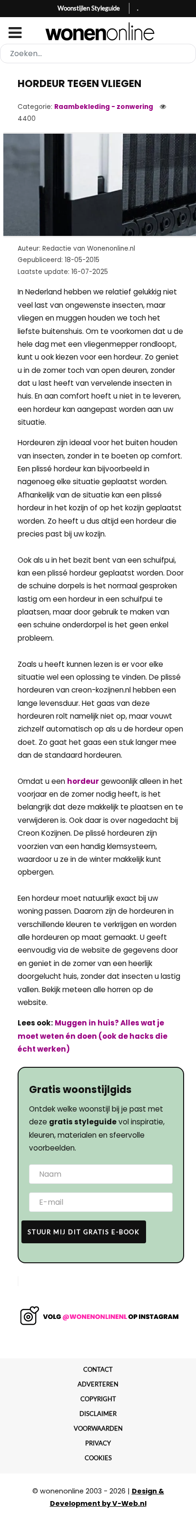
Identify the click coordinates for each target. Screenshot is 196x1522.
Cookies (98, 1458)
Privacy (98, 1443)
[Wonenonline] (98, 31)
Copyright (98, 1399)
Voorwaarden (98, 1428)
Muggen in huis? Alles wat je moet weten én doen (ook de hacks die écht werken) (92, 1036)
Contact (98, 1369)
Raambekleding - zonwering (103, 106)
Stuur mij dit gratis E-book (83, 1232)
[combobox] (98, 53)
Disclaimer (98, 1413)
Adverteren (98, 1384)
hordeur (83, 781)
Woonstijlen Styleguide (89, 8)
